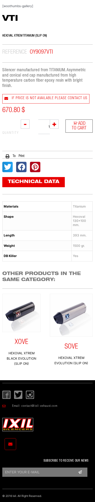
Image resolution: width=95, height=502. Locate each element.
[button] (15, 156)
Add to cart (79, 126)
